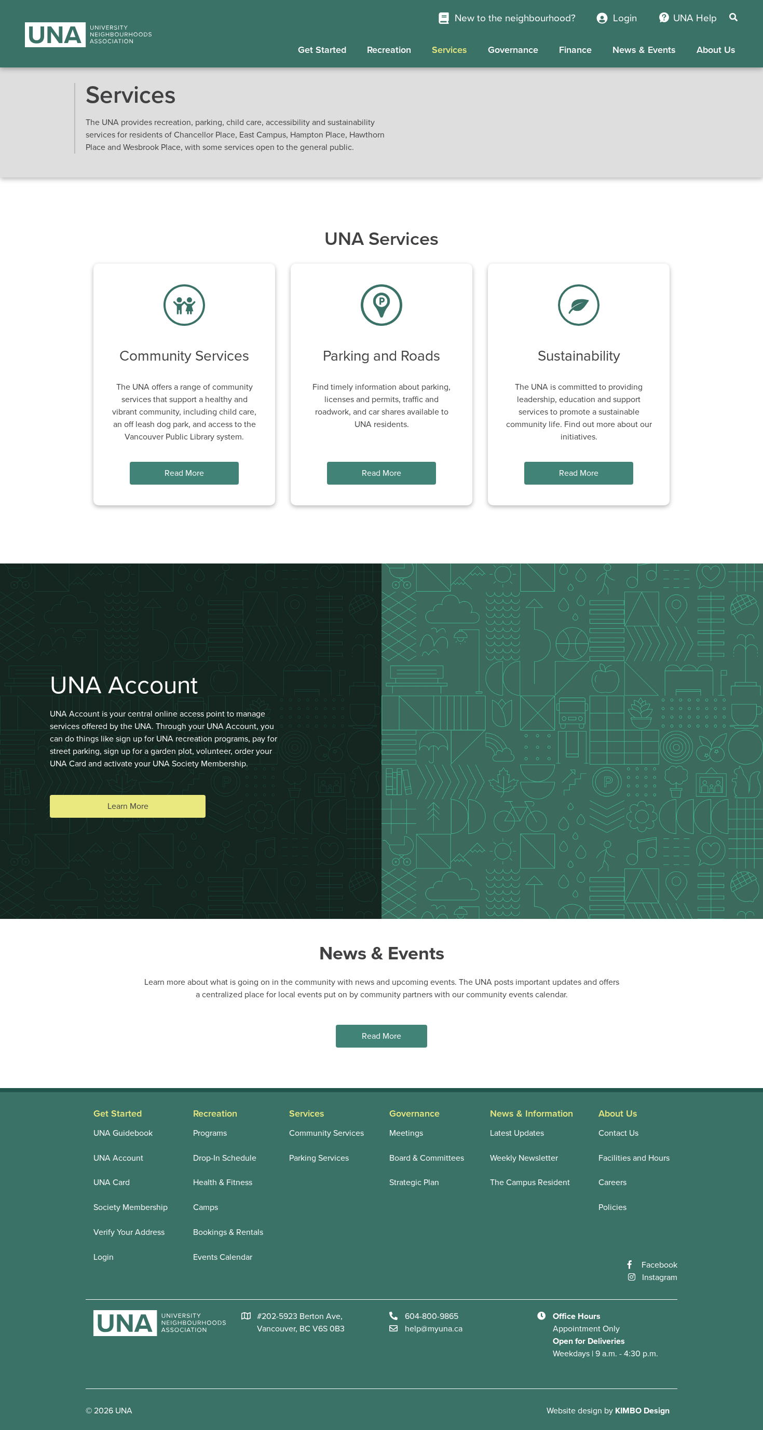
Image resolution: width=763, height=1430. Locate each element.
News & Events (644, 50)
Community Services (326, 1133)
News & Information (531, 1113)
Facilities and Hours (634, 1158)
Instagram (659, 1277)
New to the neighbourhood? (514, 18)
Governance (513, 50)
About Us (716, 50)
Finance (575, 50)
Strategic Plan (414, 1182)
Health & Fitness (222, 1182)
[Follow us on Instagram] (635, 1277)
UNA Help (695, 18)
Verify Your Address (129, 1232)
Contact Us (618, 1133)
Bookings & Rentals (228, 1232)
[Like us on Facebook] (635, 1265)
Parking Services (319, 1158)
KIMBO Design (642, 1411)
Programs (210, 1133)
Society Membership (130, 1207)
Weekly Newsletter (524, 1158)
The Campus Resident (530, 1182)
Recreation (389, 50)
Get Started (322, 50)
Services (449, 50)
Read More (184, 473)
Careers (612, 1182)
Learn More (127, 806)
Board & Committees (426, 1158)
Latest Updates (517, 1133)
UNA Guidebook (123, 1133)
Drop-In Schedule (224, 1158)
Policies (612, 1207)
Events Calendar (222, 1257)
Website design (574, 1411)
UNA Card (111, 1182)
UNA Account (118, 1158)
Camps (205, 1207)
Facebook (659, 1265)
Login (623, 18)
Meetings (406, 1133)
